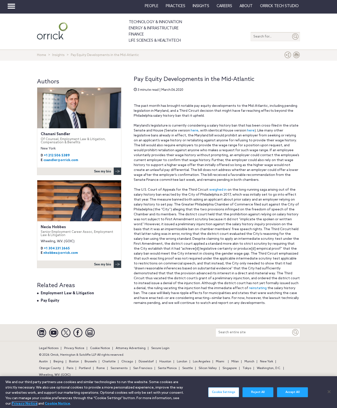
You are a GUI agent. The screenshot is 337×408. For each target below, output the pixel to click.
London (182, 361)
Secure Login (160, 348)
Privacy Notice (74, 348)
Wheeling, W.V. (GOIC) (55, 375)
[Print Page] (296, 56)
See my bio (102, 171)
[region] (168, 392)
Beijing (58, 361)
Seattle (187, 368)
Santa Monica (167, 368)
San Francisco (142, 368)
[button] (287, 56)
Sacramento (119, 368)
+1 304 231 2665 (57, 248)
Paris (70, 368)
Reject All (258, 392)
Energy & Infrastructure (154, 28)
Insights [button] (201, 6)
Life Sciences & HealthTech (155, 40)
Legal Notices (48, 348)
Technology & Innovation (155, 22)
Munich (249, 361)
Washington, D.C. (269, 368)
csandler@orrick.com (60, 160)
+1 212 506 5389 (57, 155)
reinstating (258, 288)
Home (41, 55)
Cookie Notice (100, 348)
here (194, 131)
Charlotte (109, 361)
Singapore (230, 368)
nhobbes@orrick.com (60, 253)
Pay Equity (50, 300)
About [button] (246, 6)
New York (266, 361)
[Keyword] (295, 332)
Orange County (50, 368)
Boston (74, 361)
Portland (85, 368)
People (151, 6)
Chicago (127, 361)
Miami (220, 361)
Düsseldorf (146, 361)
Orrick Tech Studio (279, 6)
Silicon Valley (208, 368)
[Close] (329, 391)
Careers (224, 6)
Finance (136, 34)
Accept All (292, 392)
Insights (58, 55)
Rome (100, 368)
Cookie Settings (223, 392)
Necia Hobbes (77, 231)
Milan (235, 361)
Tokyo (247, 368)
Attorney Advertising (131, 348)
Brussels (90, 361)
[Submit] (295, 36)
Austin (43, 361)
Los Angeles (201, 361)
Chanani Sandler (73, 138)
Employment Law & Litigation (67, 293)
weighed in (218, 190)
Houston (165, 361)
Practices (175, 6)
